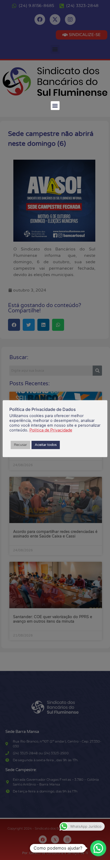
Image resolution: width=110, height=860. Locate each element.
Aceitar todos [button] (46, 445)
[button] (55, 105)
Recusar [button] (20, 445)
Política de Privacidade (50, 430)
